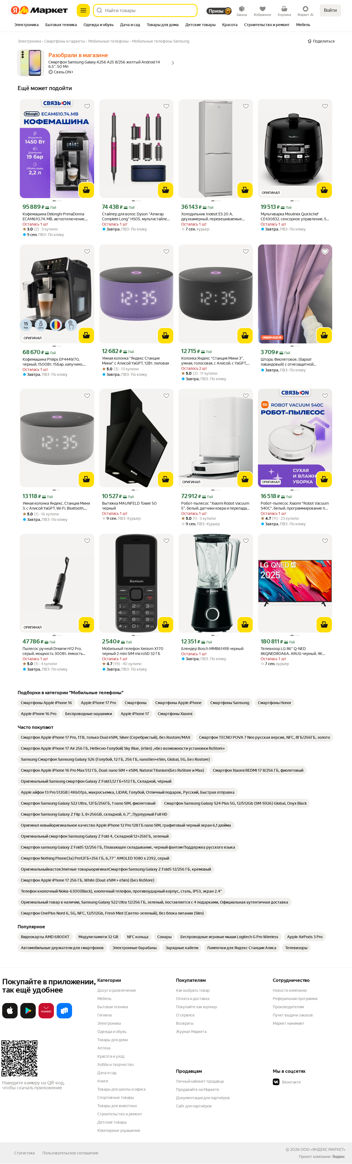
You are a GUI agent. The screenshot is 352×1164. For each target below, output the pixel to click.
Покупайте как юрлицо (196, 1007)
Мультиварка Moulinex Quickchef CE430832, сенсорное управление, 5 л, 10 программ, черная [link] (293, 216)
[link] (46, 702)
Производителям (288, 1007)
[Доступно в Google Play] (28, 1017)
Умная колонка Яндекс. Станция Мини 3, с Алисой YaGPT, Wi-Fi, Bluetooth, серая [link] (56, 506)
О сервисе (185, 1015)
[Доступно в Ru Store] (64, 1017)
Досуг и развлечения (116, 990)
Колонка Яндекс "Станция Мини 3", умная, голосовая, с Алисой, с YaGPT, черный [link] (214, 361)
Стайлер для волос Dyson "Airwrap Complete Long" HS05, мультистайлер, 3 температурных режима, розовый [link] (136, 216)
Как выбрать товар (193, 990)
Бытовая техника (112, 1007)
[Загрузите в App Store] (10, 1017)
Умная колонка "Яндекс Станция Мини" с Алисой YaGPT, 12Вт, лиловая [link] (135, 360)
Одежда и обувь (112, 1031)
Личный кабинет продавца (200, 1081)
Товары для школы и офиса (121, 1089)
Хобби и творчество (115, 1064)
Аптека (103, 1048)
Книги (102, 1081)
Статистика (24, 1153)
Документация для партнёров (203, 1098)
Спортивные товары (115, 1097)
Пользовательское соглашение (70, 1153)
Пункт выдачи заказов (293, 1015)
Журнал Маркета (191, 1031)
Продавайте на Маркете (197, 1089)
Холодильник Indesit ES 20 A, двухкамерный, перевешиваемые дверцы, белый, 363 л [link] (211, 216)
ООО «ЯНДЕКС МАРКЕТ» (323, 1149)
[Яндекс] (338, 1156)
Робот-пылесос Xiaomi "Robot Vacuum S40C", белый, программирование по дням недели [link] (295, 506)
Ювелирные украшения (118, 1130)
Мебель (104, 998)
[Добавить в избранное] (87, 106)
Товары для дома (112, 1040)
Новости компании (290, 990)
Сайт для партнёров (194, 1106)
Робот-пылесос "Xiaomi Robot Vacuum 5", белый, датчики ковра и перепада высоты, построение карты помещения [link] (215, 506)
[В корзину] (86, 190)
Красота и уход (110, 1056)
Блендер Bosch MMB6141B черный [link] (212, 648)
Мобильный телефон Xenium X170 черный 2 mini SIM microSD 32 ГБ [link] (132, 651)
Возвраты (185, 1023)
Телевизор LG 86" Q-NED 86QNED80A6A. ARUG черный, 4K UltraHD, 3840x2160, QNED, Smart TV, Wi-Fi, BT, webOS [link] (293, 651)
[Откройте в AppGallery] (46, 1017)
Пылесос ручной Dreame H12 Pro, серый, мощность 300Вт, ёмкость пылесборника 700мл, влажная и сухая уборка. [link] (53, 651)
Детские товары (112, 1122)
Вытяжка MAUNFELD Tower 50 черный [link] (129, 505)
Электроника (109, 1023)
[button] (311, 1082)
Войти (330, 10)
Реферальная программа (295, 998)
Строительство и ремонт (119, 1114)
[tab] (26, 25)
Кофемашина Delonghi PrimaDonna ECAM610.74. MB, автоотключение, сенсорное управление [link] (54, 216)
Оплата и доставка (192, 998)
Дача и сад (106, 1073)
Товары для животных (117, 1106)
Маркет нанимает (288, 1023)
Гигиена (104, 1015)
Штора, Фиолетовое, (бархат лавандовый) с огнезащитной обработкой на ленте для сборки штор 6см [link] (295, 362)
